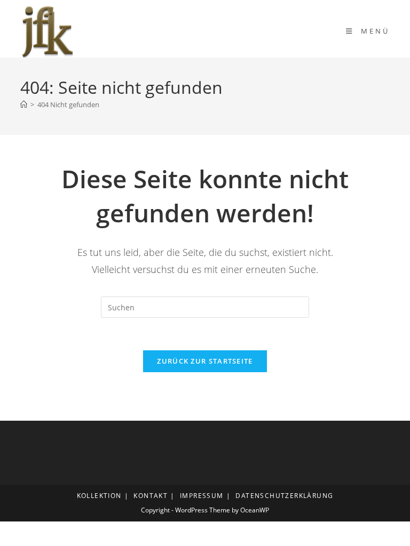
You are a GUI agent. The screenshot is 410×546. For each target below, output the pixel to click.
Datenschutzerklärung (284, 495)
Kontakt (150, 495)
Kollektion (99, 495)
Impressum (202, 495)
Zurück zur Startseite (205, 361)
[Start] (23, 104)
